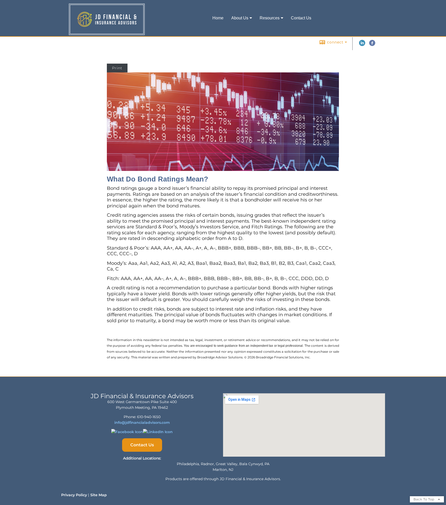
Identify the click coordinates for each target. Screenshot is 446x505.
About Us (239, 18)
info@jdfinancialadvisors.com (142, 422)
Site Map (98, 495)
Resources (270, 18)
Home (218, 18)
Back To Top (424, 499)
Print (117, 68)
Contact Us (301, 18)
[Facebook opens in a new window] (372, 44)
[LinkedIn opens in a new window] (362, 44)
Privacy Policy (74, 495)
